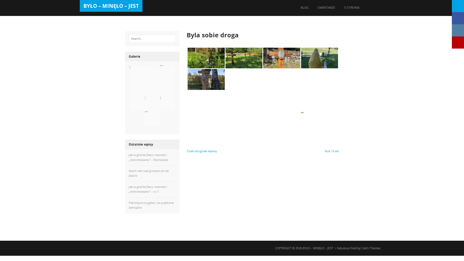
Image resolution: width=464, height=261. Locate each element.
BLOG (304, 8)
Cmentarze (326, 8)
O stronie (352, 8)
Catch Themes (371, 248)
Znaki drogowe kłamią (202, 151)
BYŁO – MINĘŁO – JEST (111, 5)
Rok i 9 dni (332, 151)
